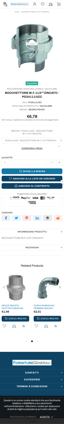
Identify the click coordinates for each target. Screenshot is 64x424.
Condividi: (7, 213)
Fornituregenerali (20, 4)
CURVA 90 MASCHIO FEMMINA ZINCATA (44, 306)
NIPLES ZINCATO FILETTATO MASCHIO (12, 306)
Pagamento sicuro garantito (32, 194)
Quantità (7, 158)
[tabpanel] (16, 305)
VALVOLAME (50, 89)
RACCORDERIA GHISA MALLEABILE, (25, 89)
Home (17, 12)
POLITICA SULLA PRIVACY (23, 417)
